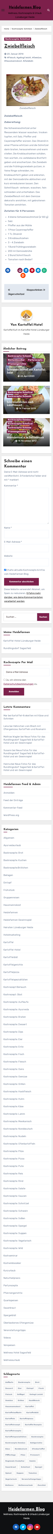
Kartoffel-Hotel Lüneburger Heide (22, 640)
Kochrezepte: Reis (13, 1173)
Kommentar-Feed (13, 807)
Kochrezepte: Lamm (14, 1114)
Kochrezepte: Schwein (19, 356)
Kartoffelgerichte (13, 964)
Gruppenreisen (12, 897)
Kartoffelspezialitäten (16, 979)
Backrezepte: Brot (13, 852)
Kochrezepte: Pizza (14, 1158)
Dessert (9, 1388)
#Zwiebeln (28, 61)
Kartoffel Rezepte (33, 1425)
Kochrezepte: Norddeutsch (18, 1128)
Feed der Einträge (13, 800)
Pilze (23, 1455)
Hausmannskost (12, 905)
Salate (32, 1461)
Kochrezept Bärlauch (15, 987)
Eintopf (8, 882)
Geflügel (21, 1394)
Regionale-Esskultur (14, 1461)
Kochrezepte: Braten (15, 1017)
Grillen (21, 1400)
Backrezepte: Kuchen (15, 860)
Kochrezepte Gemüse (15, 1443)
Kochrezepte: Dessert (15, 1024)
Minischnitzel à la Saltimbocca (25, 437)
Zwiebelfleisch (19, 46)
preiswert (35, 1455)
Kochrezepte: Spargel (15, 1225)
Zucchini (42, 1485)
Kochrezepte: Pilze (14, 1151)
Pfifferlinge (10, 1455)
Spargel (38, 1467)
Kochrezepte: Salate (14, 1188)
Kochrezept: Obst (13, 994)
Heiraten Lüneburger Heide (18, 927)
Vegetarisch (11, 1479)
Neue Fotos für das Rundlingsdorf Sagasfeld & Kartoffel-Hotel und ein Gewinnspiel (24, 739)
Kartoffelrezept (12, 1425)
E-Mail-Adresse (13, 542)
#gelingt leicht (24, 57)
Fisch (41, 1388)
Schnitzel (25, 1467)
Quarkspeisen (11, 1300)
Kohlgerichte (36, 1443)
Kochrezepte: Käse (13, 1106)
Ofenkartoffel (38, 1449)
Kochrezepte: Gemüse (19, 420)
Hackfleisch (34, 1400)
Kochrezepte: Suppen (15, 1233)
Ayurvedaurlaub (12, 845)
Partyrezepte (35, 360)
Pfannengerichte (17, 364)
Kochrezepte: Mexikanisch (18, 1121)
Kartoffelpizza (11, 972)
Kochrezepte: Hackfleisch (17, 1091)
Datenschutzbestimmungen (19, 684)
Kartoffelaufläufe (13, 1413)
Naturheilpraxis (12, 1278)
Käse (7, 1449)
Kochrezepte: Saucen (15, 1196)
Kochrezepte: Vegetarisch (18, 1240)
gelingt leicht (36, 1394)
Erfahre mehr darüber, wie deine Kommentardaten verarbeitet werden (23, 597)
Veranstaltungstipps (15, 1330)
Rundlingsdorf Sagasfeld (17, 648)
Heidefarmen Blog (25, 7)
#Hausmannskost (13, 61)
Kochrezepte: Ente (13, 1046)
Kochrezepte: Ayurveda (16, 1009)
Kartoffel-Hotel (30, 325)
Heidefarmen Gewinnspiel (18, 920)
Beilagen (8, 875)
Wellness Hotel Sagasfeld (17, 1352)
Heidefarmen (11, 912)
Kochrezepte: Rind (13, 1181)
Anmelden (9, 792)
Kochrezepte (37, 1437)
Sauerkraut (10, 1308)
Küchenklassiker (16, 360)
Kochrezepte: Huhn (14, 1099)
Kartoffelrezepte (13, 1431)
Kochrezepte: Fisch (14, 1054)
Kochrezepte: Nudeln (15, 1136)
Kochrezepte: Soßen (14, 1218)
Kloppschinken (35, 290)
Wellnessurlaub (12, 1360)
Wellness (9, 1485)
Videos (7, 1337)
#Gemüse (36, 57)
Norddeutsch (21, 1449)
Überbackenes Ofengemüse (19, 1322)
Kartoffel (9, 942)
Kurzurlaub (9, 1270)
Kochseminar (11, 1255)
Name (8, 527)
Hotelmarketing (12, 935)
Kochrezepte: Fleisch (15, 1061)
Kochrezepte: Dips (13, 1032)
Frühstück (9, 890)
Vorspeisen (9, 1345)
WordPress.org (11, 815)
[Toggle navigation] (3, 10)
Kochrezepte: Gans (14, 1069)
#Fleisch (11, 57)
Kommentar (11, 485)
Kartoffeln (10, 1419)
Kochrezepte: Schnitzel (17, 39)
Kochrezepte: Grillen (14, 1084)
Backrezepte (24, 1382)
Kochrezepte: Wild (13, 1248)
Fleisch (8, 1394)
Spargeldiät (10, 1315)
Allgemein (9, 838)
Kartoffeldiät (11, 957)
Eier (20, 1388)
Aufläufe (9, 1382)
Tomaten (32, 1473)
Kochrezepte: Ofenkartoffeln (19, 1143)
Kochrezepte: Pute (14, 1166)
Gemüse (9, 1400)
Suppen (20, 1473)
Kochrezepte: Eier (13, 1039)
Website (8, 556)
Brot (37, 1382)
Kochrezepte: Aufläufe (16, 1002)
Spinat (8, 1473)
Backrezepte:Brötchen (16, 867)
